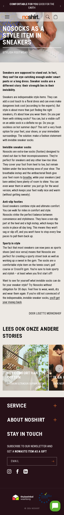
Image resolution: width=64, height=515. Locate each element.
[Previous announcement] (3, 6)
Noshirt (36, 508)
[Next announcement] (60, 6)
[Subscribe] (53, 461)
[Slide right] (59, 368)
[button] (7, 17)
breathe (27, 177)
